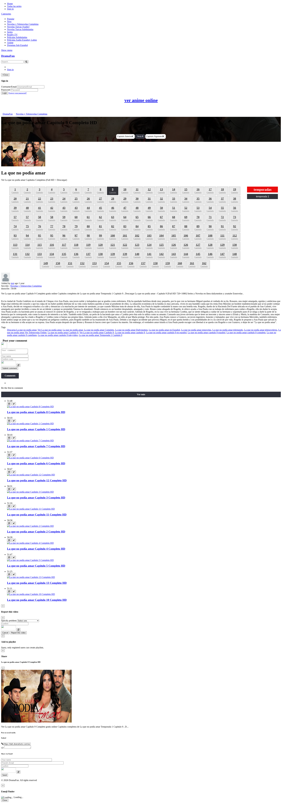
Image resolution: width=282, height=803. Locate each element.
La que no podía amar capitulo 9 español (206, 332)
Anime (10, 42)
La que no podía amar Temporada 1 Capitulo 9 (100, 335)
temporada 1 (262, 196)
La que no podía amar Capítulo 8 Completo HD (36, 412)
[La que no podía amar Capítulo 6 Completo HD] (30, 457)
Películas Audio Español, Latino (22, 40)
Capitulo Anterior (125, 136)
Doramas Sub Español (17, 45)
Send (4, 775)
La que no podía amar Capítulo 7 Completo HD (36, 446)
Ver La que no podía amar (50, 330)
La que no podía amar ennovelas (196, 330)
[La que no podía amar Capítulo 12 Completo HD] (31, 474)
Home (10, 3)
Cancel (5, 633)
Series (10, 32)
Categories (6, 14)
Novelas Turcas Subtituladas (20, 29)
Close (4, 800)
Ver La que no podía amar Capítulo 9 (96, 332)
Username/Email (9, 86)
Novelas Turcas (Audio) (18, 27)
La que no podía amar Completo (99, 330)
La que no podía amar (73, 330)
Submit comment (9, 368)
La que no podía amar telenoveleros (260, 330)
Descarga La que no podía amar (21, 330)
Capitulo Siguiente (155, 136)
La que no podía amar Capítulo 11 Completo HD (37, 514)
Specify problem (8, 620)
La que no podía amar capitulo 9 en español (166, 332)
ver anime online (141, 100)
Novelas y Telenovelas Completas (22, 24)
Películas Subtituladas (17, 37)
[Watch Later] (9, 403)
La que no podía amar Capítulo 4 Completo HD (36, 548)
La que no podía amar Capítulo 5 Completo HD (36, 565)
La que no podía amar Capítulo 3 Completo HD (36, 497)
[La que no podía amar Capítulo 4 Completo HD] (30, 543)
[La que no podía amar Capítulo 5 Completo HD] (30, 560)
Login (4, 93)
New (9, 21)
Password (5, 90)
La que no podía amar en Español (164, 330)
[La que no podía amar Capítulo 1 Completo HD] (30, 423)
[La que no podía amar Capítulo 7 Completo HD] (30, 440)
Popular (10, 19)
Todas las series (14, 6)
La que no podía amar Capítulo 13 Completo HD (37, 582)
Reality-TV (12, 34)
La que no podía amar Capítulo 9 (63, 332)
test (12, 283)
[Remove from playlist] (14, 403)
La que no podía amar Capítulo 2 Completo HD (36, 531)
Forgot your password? (18, 93)
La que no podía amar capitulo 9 (130, 332)
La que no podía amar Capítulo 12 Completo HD (37, 480)
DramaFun (8, 55)
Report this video (18, 633)
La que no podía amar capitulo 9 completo (246, 332)
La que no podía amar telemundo (227, 330)
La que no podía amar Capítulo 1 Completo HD (36, 429)
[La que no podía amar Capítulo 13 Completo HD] (31, 577)
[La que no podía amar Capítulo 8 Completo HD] (30, 406)
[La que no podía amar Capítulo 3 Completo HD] (30, 492)
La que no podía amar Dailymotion (131, 330)
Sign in (10, 9)
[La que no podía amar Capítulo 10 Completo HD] (31, 594)
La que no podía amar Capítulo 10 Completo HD (37, 599)
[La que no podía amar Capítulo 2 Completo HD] (30, 526)
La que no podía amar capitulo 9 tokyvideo (58, 335)
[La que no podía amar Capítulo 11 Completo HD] (31, 509)
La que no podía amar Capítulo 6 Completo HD (36, 463)
